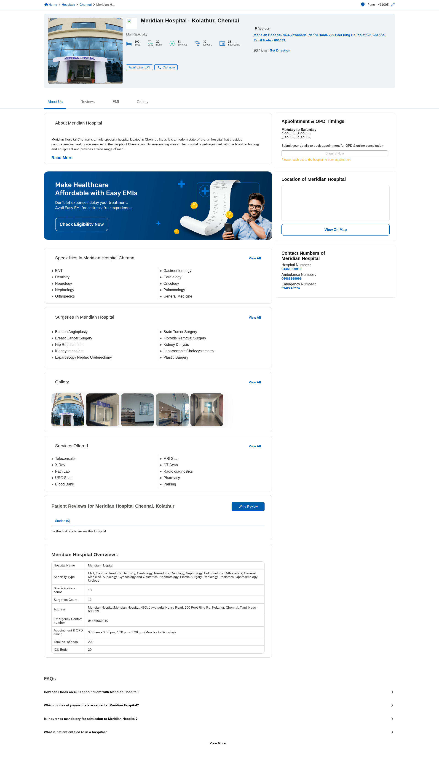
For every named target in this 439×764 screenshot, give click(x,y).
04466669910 (291, 269)
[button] (393, 4)
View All (255, 382)
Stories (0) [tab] (62, 521)
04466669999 (291, 278)
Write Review (248, 506)
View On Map (335, 230)
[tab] (55, 103)
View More (218, 743)
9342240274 (290, 288)
